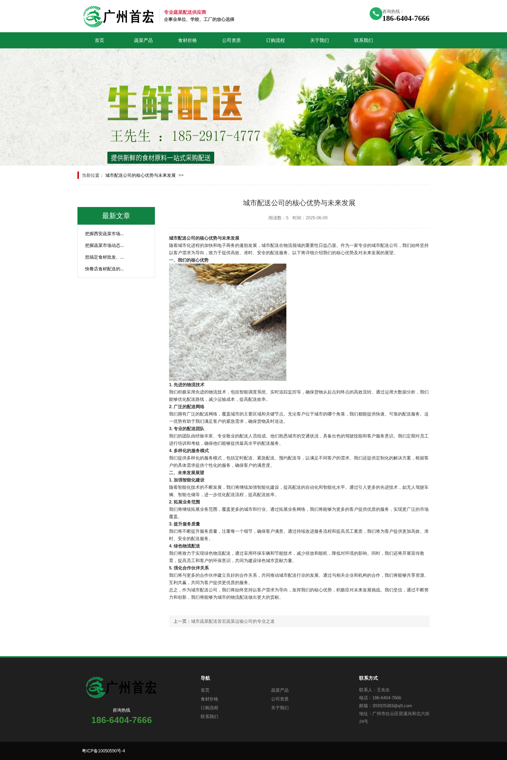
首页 (99, 40)
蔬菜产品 (143, 40)
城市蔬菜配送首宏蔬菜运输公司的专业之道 (233, 621)
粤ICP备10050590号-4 (103, 750)
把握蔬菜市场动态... (104, 245)
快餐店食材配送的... (104, 268)
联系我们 (363, 40)
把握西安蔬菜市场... (104, 233)
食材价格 (187, 40)
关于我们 (319, 40)
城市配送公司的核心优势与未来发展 (140, 175)
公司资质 (231, 40)
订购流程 (275, 40)
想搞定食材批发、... (104, 257)
